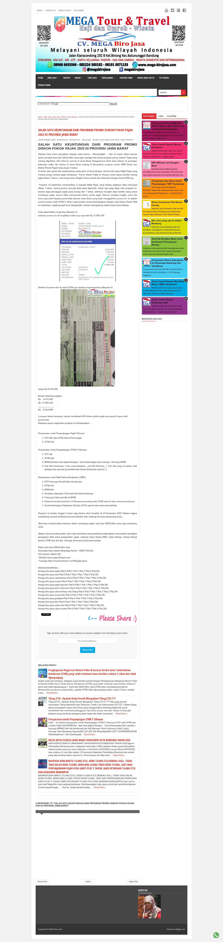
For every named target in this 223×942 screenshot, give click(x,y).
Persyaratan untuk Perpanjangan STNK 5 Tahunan (75, 719)
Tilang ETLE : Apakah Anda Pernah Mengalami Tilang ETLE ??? (82, 698)
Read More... (53, 693)
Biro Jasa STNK (112, 140)
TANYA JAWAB (107, 77)
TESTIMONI (164, 77)
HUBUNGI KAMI (126, 77)
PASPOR (66, 77)
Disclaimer (79, 10)
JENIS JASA (52, 77)
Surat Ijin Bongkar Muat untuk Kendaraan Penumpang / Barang (167, 242)
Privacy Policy (64, 10)
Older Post (133, 882)
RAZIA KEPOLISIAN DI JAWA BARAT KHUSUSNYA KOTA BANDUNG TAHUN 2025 (89, 740)
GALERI (78, 77)
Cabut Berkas (126, 140)
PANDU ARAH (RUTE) (145, 77)
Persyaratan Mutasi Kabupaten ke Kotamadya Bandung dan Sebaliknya (167, 263)
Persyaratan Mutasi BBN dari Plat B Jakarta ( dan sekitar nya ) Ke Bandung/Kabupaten (168, 126)
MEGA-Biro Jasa (56, 929)
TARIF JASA (92, 77)
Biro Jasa (99, 140)
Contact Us (50, 10)
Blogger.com (180, 929)
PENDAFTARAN (44, 85)
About (40, 10)
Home (88, 882)
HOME (40, 77)
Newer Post (42, 882)
